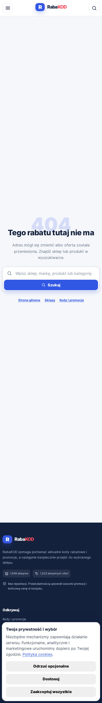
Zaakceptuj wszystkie (51, 691)
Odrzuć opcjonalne (51, 666)
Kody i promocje (72, 300)
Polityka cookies (37, 654)
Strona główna (29, 300)
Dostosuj (51, 679)
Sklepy (50, 300)
